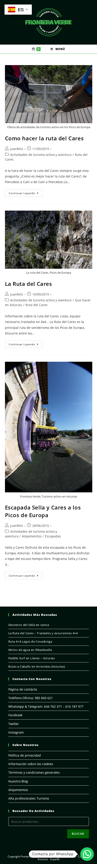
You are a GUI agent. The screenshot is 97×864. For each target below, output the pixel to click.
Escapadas (53, 536)
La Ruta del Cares (28, 283)
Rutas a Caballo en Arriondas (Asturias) (36, 666)
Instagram (16, 732)
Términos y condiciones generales (34, 772)
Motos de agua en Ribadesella (30, 650)
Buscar (78, 834)
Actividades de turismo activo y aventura (41, 154)
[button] (87, 854)
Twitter (13, 724)
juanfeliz (16, 149)
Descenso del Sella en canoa (28, 625)
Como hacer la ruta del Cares (44, 138)
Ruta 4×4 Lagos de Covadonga (30, 641)
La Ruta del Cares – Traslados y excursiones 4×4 (43, 633)
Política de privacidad (24, 755)
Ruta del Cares (36, 305)
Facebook (15, 715)
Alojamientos (32, 536)
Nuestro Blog (18, 781)
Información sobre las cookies (30, 764)
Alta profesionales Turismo (28, 798)
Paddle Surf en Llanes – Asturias (31, 658)
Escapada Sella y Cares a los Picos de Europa (43, 511)
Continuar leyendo (25, 194)
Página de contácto (22, 689)
